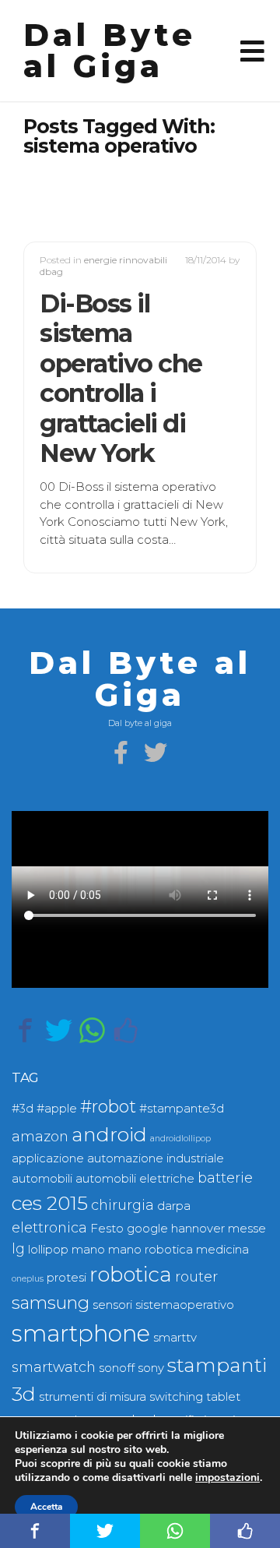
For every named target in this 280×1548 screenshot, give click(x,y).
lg (18, 1248)
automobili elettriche (134, 1179)
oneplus (28, 1279)
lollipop (48, 1250)
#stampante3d (181, 1109)
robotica (130, 1274)
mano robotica (150, 1250)
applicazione (48, 1158)
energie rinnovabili (125, 260)
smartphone (81, 1333)
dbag (51, 271)
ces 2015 (50, 1203)
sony (151, 1368)
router (196, 1276)
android (109, 1134)
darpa (174, 1206)
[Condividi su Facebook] (25, 1030)
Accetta (46, 1506)
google (147, 1229)
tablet (223, 1397)
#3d (22, 1109)
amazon (40, 1136)
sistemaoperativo (184, 1305)
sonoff (117, 1368)
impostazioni (227, 1478)
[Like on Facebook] (125, 1030)
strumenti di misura (92, 1397)
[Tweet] (58, 1030)
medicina (222, 1250)
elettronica (49, 1227)
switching (176, 1397)
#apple (57, 1109)
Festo (107, 1229)
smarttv (175, 1338)
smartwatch (54, 1367)
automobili (42, 1179)
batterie (225, 1177)
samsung (50, 1303)
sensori (112, 1305)
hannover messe (218, 1229)
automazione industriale (155, 1158)
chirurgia (122, 1205)
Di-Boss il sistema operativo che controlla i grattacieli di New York (121, 378)
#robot (108, 1106)
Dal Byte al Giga (109, 50)
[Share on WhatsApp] (92, 1030)
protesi (66, 1278)
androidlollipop (180, 1139)
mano (88, 1250)
